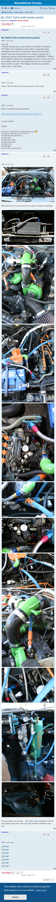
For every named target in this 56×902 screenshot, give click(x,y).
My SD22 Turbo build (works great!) (22, 17)
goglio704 (13, 20)
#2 (2, 82)
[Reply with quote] (44, 32)
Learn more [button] (40, 890)
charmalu (4, 95)
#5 (2, 842)
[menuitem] (7, 8)
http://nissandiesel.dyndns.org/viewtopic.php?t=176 (21, 114)
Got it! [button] (15, 897)
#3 (2, 105)
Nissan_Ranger (23, 20)
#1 (2, 40)
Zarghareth (5, 30)
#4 (2, 164)
